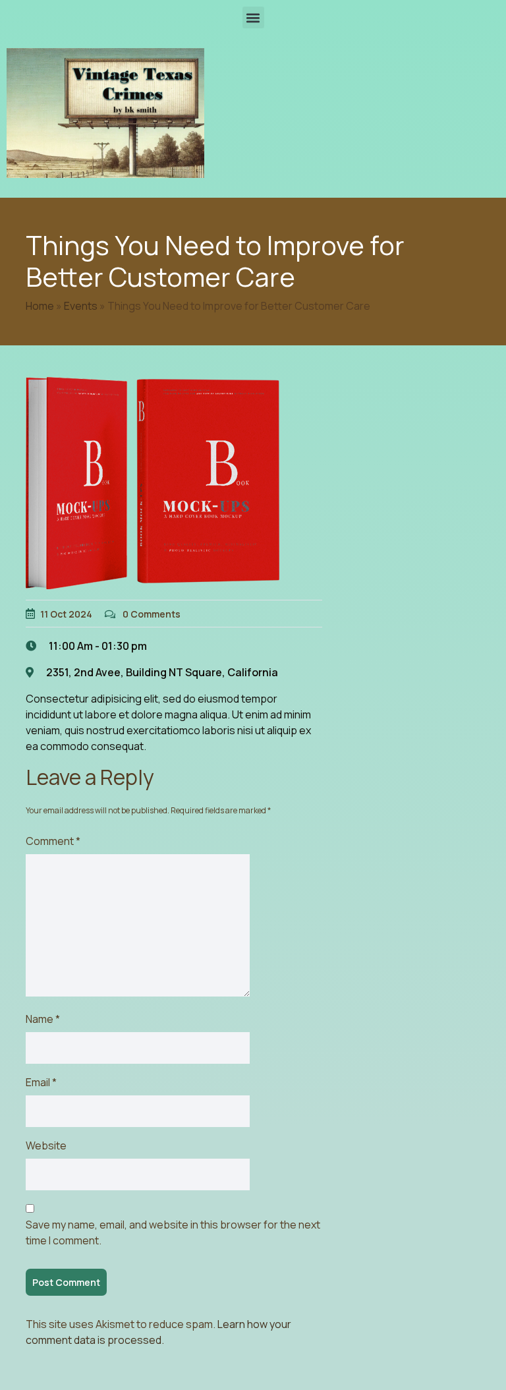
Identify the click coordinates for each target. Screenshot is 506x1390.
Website (46, 1145)
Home (40, 306)
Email (41, 1082)
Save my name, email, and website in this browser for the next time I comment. (173, 1232)
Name (43, 1019)
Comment (53, 841)
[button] (253, 17)
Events (81, 306)
